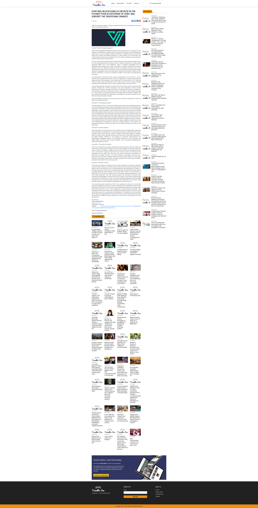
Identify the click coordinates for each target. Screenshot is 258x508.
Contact (158, 496)
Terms (157, 490)
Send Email (98, 203)
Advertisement (159, 494)
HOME (112, 3)
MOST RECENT (120, 3)
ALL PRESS (129, 3)
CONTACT (136, 3)
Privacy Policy (159, 492)
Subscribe (135, 496)
